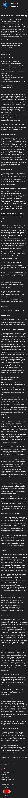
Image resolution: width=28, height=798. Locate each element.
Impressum (3, 780)
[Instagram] (2, 769)
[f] (4, 769)
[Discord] (7, 769)
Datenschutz (10, 780)
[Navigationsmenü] (25, 5)
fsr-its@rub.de (4, 764)
